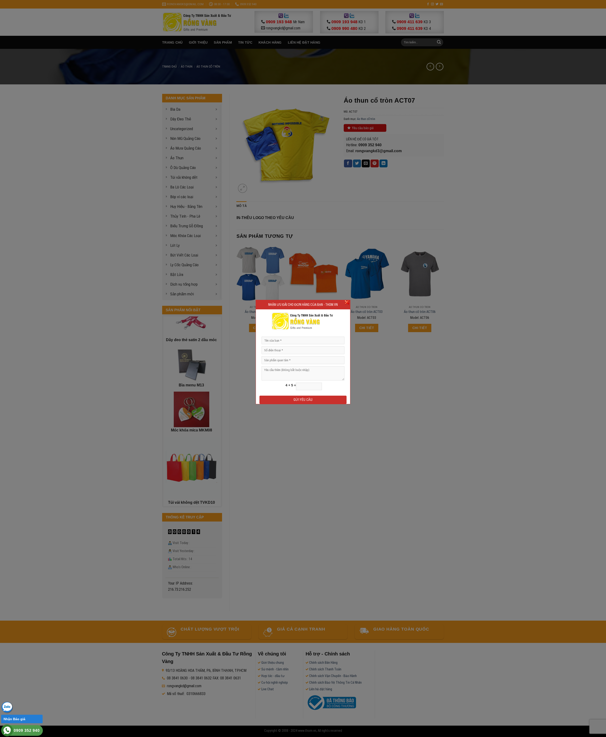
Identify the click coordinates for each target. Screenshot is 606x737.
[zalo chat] (7, 707)
